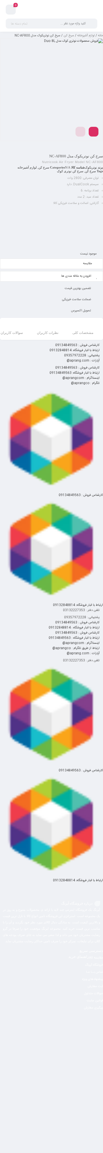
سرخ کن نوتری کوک (70, 171)
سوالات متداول (93, 993)
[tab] (82, 329)
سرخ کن (69, 35)
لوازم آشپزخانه (86, 35)
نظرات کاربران (47, 333)
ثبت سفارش (95, 986)
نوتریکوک (91, 167)
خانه (100, 35)
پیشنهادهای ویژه (92, 979)
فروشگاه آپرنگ (94, 965)
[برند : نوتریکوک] (51, 227)
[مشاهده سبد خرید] (11, 10)
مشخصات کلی (82, 333)
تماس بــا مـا (94, 972)
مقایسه (87, 263)
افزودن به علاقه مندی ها (76, 276)
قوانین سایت (95, 1000)
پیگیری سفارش (93, 1007)
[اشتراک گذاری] (93, 132)
